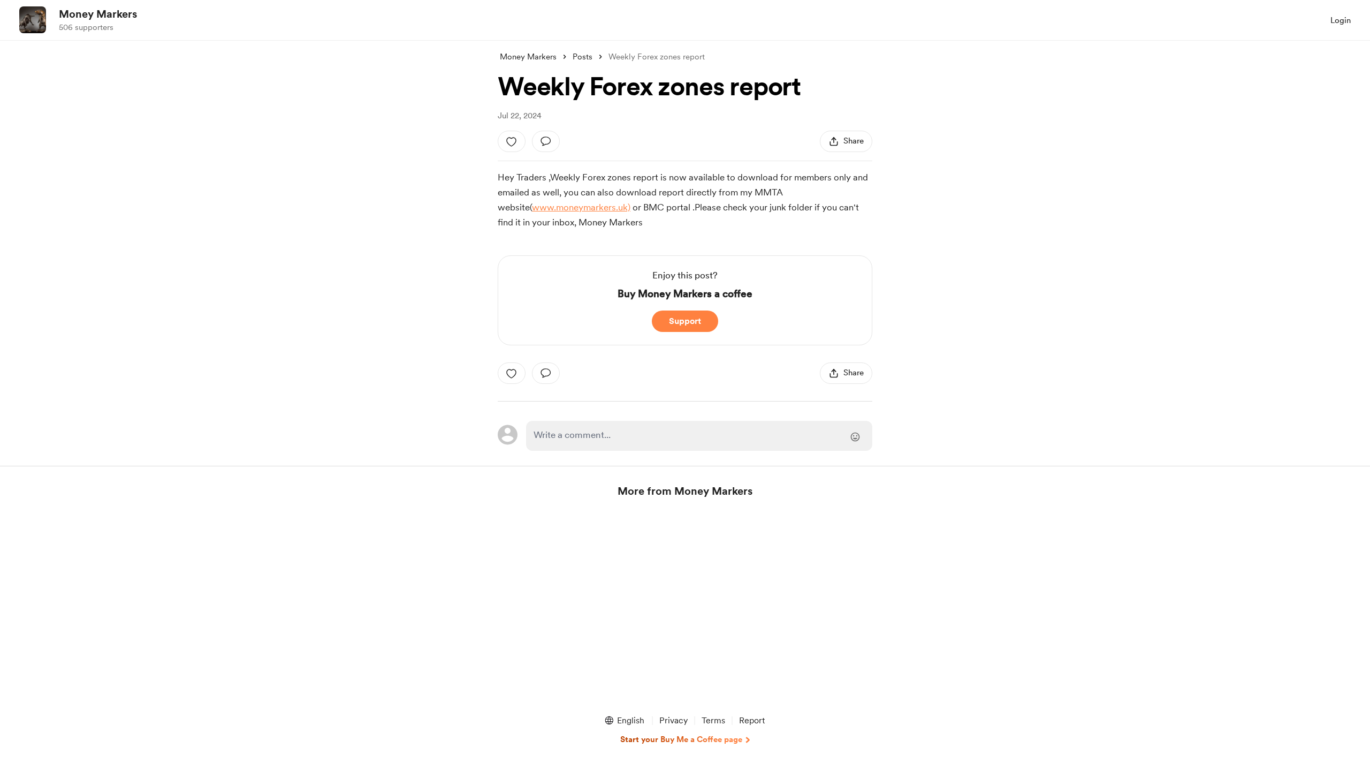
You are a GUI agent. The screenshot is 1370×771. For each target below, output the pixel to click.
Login (1340, 20)
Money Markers (98, 13)
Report (752, 720)
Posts (582, 57)
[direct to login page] (699, 436)
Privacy (673, 720)
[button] (624, 720)
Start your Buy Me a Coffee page (681, 739)
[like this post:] (512, 141)
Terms (713, 720)
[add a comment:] (546, 141)
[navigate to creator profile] (32, 19)
